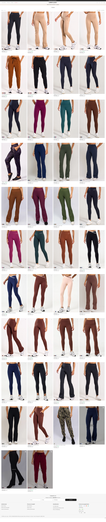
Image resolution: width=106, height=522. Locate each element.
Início (2, 10)
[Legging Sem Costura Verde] (81, 224)
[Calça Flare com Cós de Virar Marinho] (81, 355)
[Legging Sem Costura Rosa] (2, 267)
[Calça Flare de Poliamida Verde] (54, 180)
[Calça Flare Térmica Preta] (54, 399)
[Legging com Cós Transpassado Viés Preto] (3, 311)
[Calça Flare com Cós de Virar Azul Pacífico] (81, 443)
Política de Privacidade (5, 507)
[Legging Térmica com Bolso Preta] (29, 443)
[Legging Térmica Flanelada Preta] (29, 355)
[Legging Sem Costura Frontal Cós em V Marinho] (55, 355)
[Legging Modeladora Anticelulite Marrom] (80, 137)
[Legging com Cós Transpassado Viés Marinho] (2, 311)
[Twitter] (81, 512)
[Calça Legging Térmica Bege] (82, 399)
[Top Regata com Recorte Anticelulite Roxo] (28, 137)
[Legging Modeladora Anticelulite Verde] (54, 137)
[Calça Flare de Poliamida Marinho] (28, 180)
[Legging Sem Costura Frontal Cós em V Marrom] (54, 355)
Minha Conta (29, 507)
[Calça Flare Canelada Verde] (29, 224)
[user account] (101, 2)
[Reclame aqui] (80, 509)
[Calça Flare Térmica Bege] (3, 355)
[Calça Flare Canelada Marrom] (2, 224)
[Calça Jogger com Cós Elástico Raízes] (54, 443)
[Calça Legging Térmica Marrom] (28, 355)
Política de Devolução (31, 509)
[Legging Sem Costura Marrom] (54, 267)
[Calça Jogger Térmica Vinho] (28, 487)
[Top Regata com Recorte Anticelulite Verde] (29, 137)
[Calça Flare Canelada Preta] (3, 224)
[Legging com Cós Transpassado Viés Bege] (29, 311)
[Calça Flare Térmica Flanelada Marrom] (2, 355)
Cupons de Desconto (5, 509)
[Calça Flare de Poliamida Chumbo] (55, 180)
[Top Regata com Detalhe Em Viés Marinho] (81, 267)
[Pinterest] (79, 512)
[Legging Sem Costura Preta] (80, 224)
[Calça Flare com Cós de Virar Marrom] (80, 355)
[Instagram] (84, 512)
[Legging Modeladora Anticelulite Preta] (2, 137)
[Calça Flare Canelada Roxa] (28, 224)
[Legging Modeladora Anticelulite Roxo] (3, 137)
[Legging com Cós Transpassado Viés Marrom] (28, 311)
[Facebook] (83, 512)
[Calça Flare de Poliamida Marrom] (29, 180)
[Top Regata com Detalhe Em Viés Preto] (80, 267)
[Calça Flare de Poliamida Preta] (81, 311)
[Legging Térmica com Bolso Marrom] (28, 443)
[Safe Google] (83, 509)
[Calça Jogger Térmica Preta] (29, 487)
